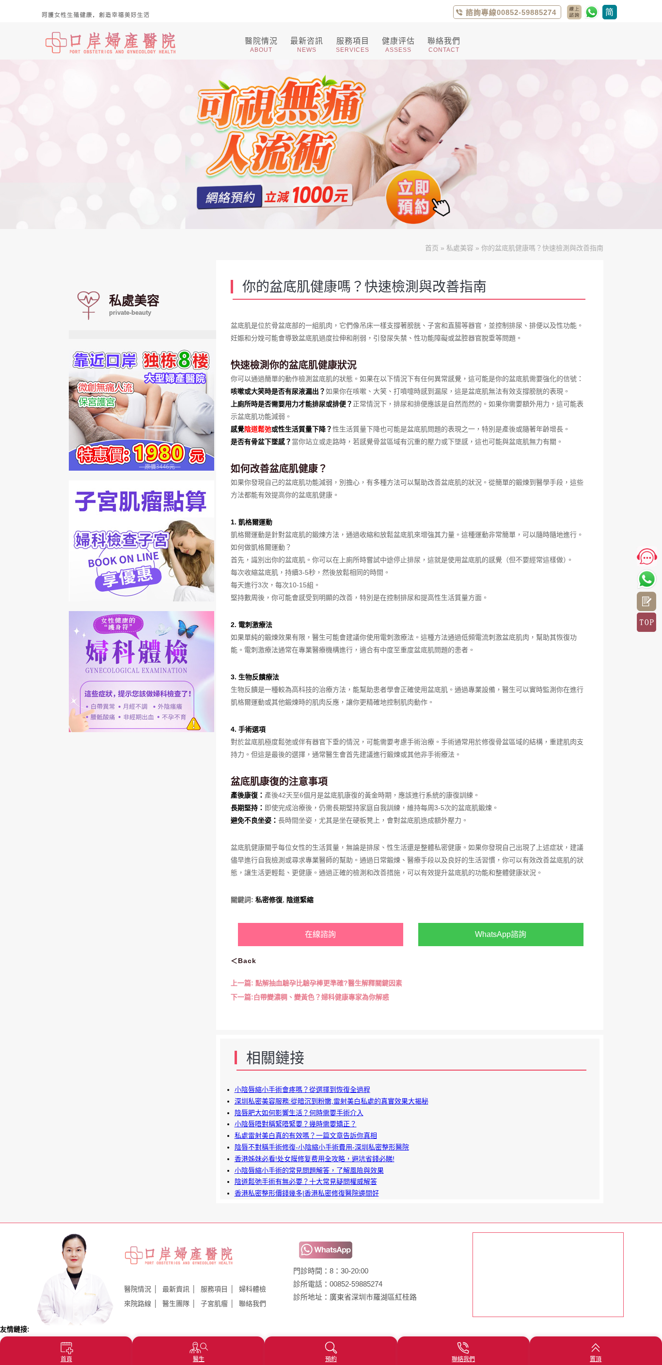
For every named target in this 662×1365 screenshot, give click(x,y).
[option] (331, 144)
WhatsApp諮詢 (500, 934)
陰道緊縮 (300, 900)
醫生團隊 (175, 1303)
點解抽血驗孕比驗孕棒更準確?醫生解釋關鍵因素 (316, 983)
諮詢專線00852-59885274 (511, 12)
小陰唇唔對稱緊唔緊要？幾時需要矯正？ (296, 1124)
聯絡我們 (252, 1303)
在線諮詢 (320, 934)
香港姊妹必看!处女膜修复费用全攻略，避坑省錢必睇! (314, 1159)
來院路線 (137, 1303)
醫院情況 (137, 1289)
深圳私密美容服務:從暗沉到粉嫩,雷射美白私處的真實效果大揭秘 (331, 1101)
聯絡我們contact (574, 12)
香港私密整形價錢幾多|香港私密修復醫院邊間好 (307, 1193)
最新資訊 (175, 1289)
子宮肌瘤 (214, 1303)
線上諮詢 (646, 601)
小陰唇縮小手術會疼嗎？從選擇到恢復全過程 (302, 1089)
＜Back (243, 961)
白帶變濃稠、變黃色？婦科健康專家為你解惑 (310, 997)
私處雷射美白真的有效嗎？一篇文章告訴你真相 (306, 1135)
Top (646, 622)
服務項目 (214, 1289)
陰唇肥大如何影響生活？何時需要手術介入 (299, 1113)
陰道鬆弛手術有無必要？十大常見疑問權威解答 (306, 1181)
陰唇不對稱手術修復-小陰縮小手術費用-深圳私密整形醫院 (322, 1147)
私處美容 (459, 248)
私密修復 (269, 900)
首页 (432, 248)
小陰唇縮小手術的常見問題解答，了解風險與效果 (309, 1170)
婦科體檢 (252, 1289)
